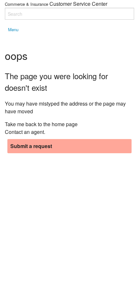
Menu (13, 29)
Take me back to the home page (41, 124)
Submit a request (31, 146)
